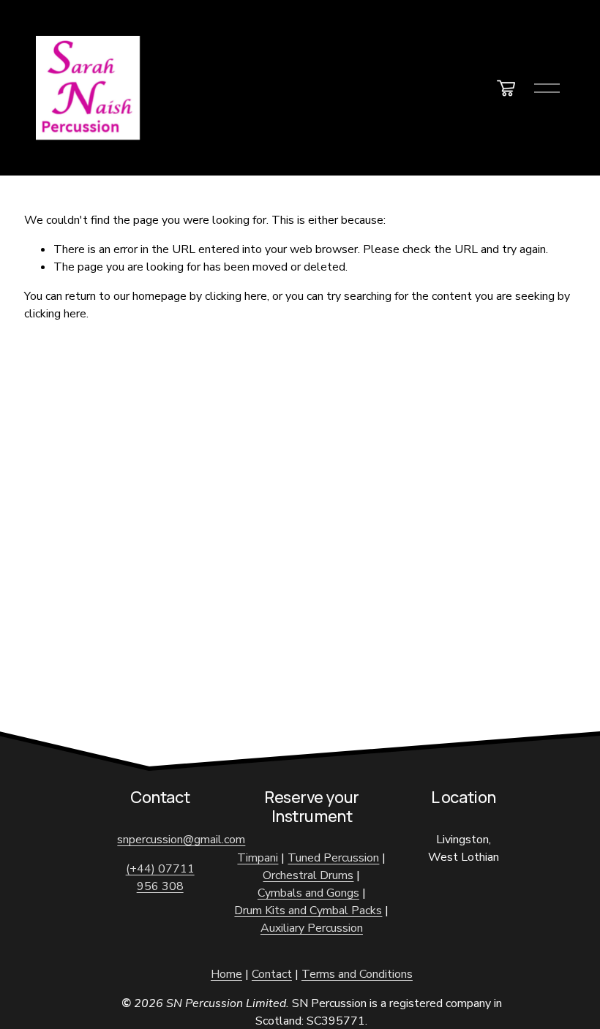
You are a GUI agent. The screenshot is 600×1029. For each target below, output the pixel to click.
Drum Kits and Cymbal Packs (308, 910)
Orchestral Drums (308, 875)
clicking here (236, 296)
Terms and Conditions (357, 974)
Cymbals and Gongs (308, 893)
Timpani (257, 858)
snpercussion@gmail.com (181, 840)
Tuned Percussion (333, 858)
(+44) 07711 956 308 (160, 877)
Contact (272, 974)
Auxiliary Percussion (311, 928)
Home (226, 974)
